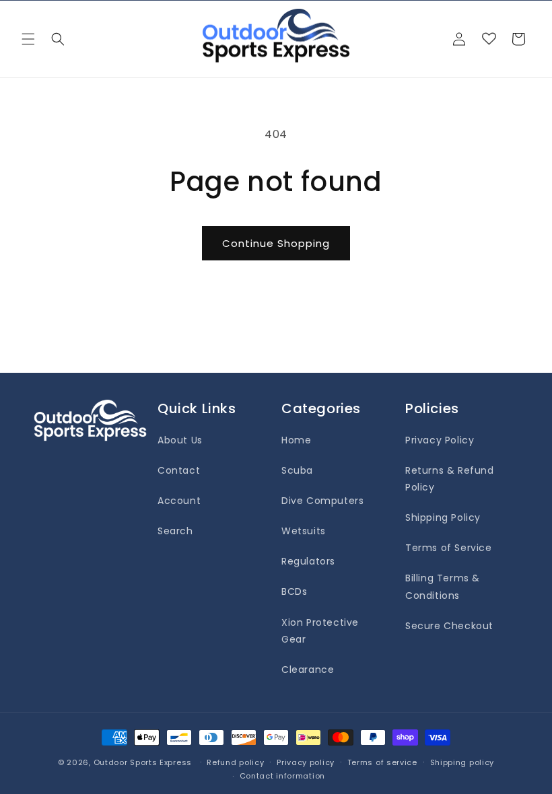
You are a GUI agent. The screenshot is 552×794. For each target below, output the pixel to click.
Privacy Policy (439, 440)
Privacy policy (306, 762)
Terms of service (382, 762)
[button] (28, 39)
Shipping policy (462, 762)
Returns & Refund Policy (449, 479)
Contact (179, 470)
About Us (180, 440)
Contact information (282, 775)
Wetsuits (303, 531)
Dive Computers (322, 500)
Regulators (308, 561)
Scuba (297, 470)
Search (175, 531)
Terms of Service (448, 547)
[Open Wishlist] (489, 39)
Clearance (307, 669)
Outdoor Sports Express (144, 762)
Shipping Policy (443, 517)
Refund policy (235, 762)
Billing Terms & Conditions (442, 586)
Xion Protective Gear (320, 631)
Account (179, 500)
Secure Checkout (449, 626)
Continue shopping (276, 243)
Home (296, 440)
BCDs (294, 591)
